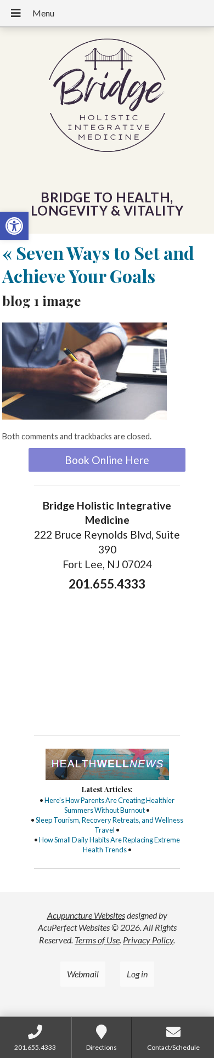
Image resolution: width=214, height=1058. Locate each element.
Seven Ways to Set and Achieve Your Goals (98, 264)
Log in (137, 974)
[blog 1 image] (84, 416)
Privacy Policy (148, 940)
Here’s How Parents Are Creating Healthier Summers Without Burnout (109, 805)
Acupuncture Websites (86, 915)
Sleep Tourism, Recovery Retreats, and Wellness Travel (109, 825)
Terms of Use (97, 940)
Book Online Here (107, 460)
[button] (14, 226)
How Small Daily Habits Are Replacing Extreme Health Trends (109, 844)
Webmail (83, 974)
